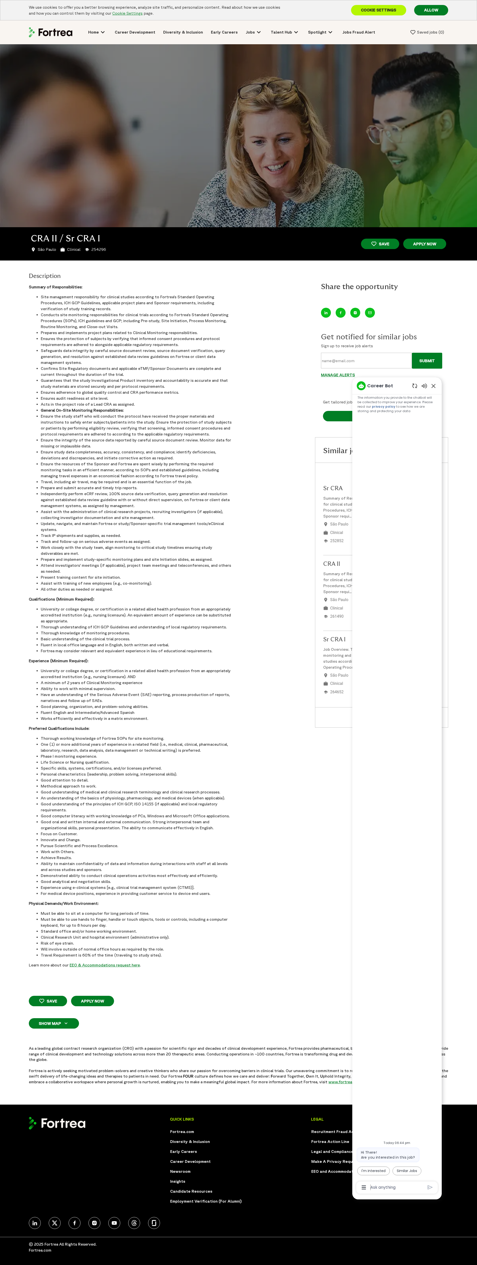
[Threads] (134, 1223)
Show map (50, 1023)
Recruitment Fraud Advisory (338, 1131)
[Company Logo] (50, 32)
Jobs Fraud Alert (358, 32)
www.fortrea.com (344, 1082)
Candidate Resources (191, 1191)
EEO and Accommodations (336, 1171)
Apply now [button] (92, 1001)
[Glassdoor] (154, 1223)
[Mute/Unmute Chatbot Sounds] (424, 385)
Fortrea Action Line (330, 1141)
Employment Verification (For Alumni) (206, 1201)
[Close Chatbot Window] (433, 385)
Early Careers (224, 32)
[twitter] (35, 1223)
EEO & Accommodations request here (105, 965)
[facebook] (74, 1223)
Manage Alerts (338, 375)
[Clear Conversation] (414, 385)
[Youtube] (114, 1223)
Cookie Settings (127, 13)
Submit (427, 360)
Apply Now (424, 244)
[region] (397, 786)
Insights (177, 1181)
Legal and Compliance (332, 1151)
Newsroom (180, 1171)
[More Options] (364, 1187)
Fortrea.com (182, 1131)
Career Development (135, 32)
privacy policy (384, 406)
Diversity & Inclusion (183, 32)
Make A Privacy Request (335, 1161)
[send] (430, 1187)
